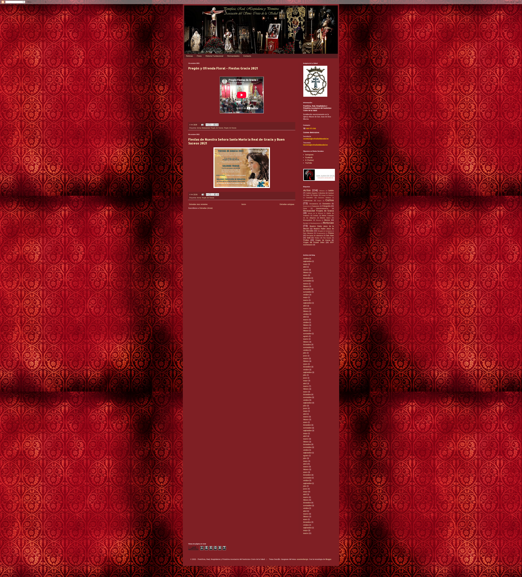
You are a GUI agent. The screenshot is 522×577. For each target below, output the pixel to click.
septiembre (307, 261)
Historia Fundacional (214, 56)
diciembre (307, 278)
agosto (305, 336)
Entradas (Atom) (206, 208)
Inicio (243, 204)
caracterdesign (302, 559)
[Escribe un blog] (209, 124)
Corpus (319, 201)
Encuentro (326, 204)
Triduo (317, 238)
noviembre (307, 281)
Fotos (305, 208)
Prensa (331, 233)
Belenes (322, 191)
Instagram (309, 155)
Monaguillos (307, 220)
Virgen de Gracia (230, 128)
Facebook (309, 157)
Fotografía (326, 206)
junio (305, 356)
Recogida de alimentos (315, 236)
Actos (199, 128)
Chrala (315, 195)
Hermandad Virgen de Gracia (212, 128)
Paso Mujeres (308, 233)
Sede (308, 238)
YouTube (308, 163)
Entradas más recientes (198, 204)
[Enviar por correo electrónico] (207, 124)
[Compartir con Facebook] (214, 124)
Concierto (309, 198)
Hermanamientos (322, 208)
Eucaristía (306, 206)
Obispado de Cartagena (325, 231)
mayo (305, 264)
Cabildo (331, 191)
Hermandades (233, 56)
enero (305, 275)
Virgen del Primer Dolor (313, 242)
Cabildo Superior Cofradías (315, 193)
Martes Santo (325, 218)
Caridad (331, 193)
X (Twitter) (309, 160)
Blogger (328, 559)
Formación (315, 206)
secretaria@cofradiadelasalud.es (316, 139)
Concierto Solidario (324, 198)
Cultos (329, 200)
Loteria (315, 216)
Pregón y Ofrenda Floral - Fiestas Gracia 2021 (223, 68)
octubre (306, 259)
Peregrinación (321, 233)
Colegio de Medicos (327, 195)
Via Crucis (327, 238)
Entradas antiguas (287, 204)
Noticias (189, 56)
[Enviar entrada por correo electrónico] (202, 125)
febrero (306, 272)
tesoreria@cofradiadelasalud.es (315, 145)
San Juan (330, 235)
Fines (199, 56)
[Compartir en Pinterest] (217, 124)
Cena (308, 195)
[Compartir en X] (212, 124)
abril (305, 267)
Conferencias (307, 201)
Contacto (247, 56)
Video (306, 240)
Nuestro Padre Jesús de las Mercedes (318, 230)
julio (304, 353)
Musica (318, 220)
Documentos (314, 204)
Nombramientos (315, 223)
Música (327, 220)
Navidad (305, 223)
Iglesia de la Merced (315, 213)
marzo (305, 270)
